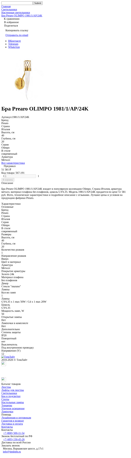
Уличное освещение (13, 408)
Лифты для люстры (12, 390)
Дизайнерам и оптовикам (16, 417)
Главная (6, 6)
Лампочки (7, 411)
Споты (5, 399)
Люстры (6, 387)
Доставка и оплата (12, 423)
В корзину (8, 180)
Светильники (9, 9)
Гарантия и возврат (12, 420)
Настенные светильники (15, 12)
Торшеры (6, 405)
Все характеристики (13, 163)
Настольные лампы (12, 402)
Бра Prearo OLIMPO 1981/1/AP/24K (21, 15)
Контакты (7, 426)
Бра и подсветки (10, 396)
